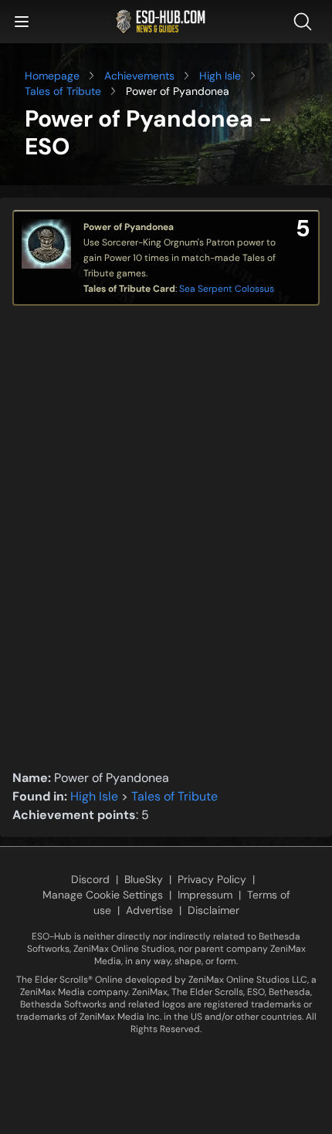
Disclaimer (213, 910)
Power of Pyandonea (128, 227)
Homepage (52, 76)
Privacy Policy (212, 879)
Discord (90, 879)
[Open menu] (21, 21)
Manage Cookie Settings (102, 895)
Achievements (139, 76)
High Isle (220, 76)
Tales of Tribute (63, 91)
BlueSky (143, 879)
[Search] (306, 21)
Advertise (149, 910)
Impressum (205, 895)
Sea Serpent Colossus (226, 289)
